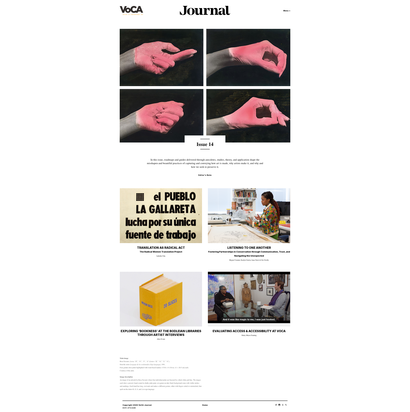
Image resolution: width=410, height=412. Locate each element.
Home (205, 405)
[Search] (286, 405)
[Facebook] (276, 405)
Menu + (286, 11)
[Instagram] (279, 405)
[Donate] (282, 405)
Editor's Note (205, 175)
